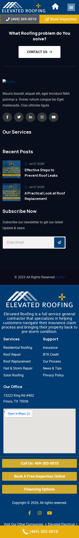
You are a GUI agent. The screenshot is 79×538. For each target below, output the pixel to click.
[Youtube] (49, 513)
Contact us (37, 52)
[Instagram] (39, 513)
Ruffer (60, 277)
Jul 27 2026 (36, 164)
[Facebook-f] (29, 513)
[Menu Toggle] (71, 7)
